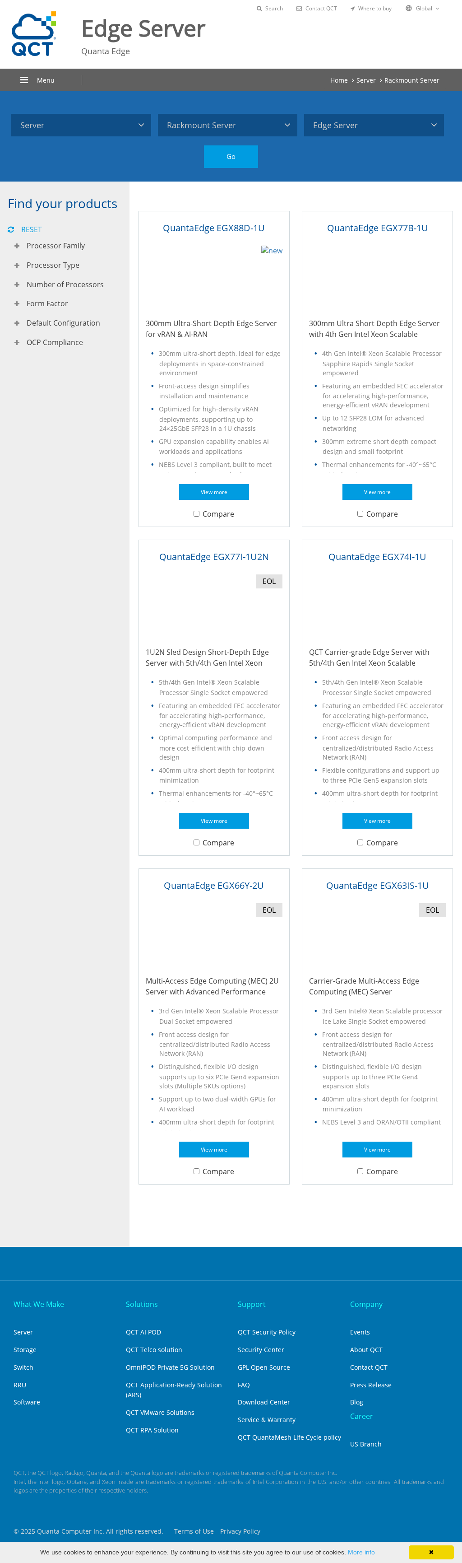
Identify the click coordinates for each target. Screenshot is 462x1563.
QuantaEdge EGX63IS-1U (377, 885)
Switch (23, 1367)
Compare (218, 514)
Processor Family (56, 246)
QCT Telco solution (154, 1349)
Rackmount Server (411, 80)
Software (27, 1402)
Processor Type (53, 265)
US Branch (366, 1444)
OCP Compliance (55, 342)
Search (274, 8)
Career (361, 1416)
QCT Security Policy (267, 1332)
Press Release (371, 1385)
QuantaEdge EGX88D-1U (214, 228)
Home (339, 80)
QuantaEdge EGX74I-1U (377, 557)
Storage (25, 1349)
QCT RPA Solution (152, 1430)
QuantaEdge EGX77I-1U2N (214, 557)
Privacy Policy (240, 1531)
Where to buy (375, 8)
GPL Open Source (264, 1367)
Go (231, 156)
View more (214, 492)
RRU (20, 1385)
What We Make (39, 1304)
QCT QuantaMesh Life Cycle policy (289, 1437)
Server (366, 80)
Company (366, 1304)
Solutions (142, 1304)
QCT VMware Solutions (160, 1412)
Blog (356, 1402)
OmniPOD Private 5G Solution (170, 1367)
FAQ (244, 1385)
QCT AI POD (143, 1332)
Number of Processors (65, 284)
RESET (31, 229)
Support (252, 1304)
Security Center (261, 1349)
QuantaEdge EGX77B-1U (377, 228)
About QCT (366, 1349)
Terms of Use (194, 1531)
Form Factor (47, 303)
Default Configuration (63, 323)
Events (360, 1332)
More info (361, 1552)
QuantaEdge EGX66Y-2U (214, 885)
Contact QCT (321, 8)
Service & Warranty (267, 1419)
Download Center (264, 1402)
